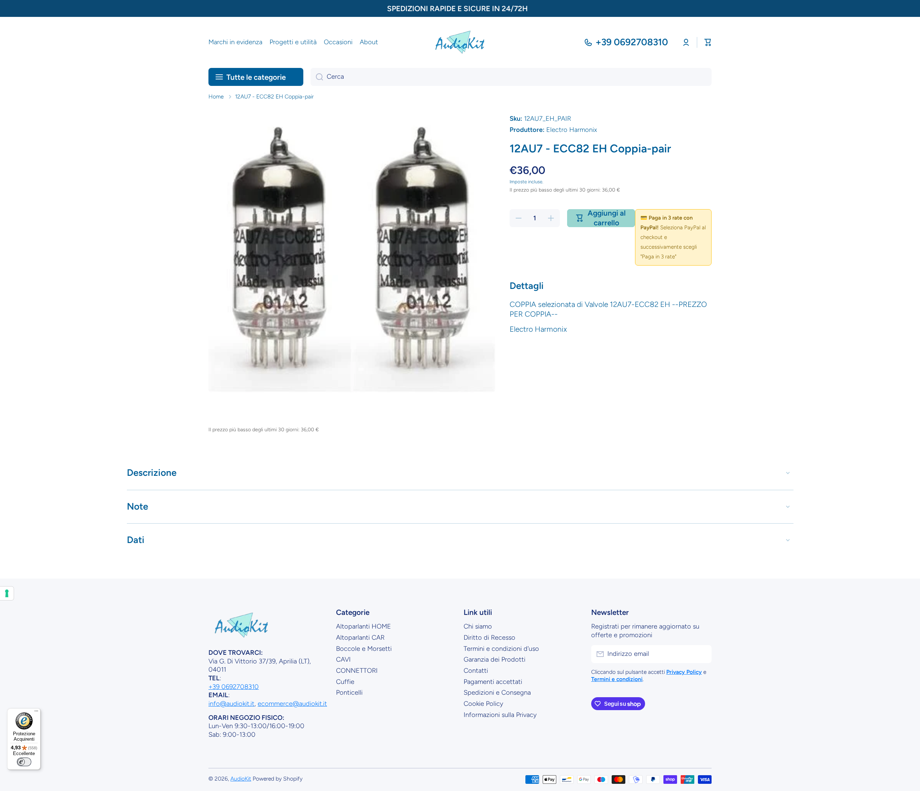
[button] (708, 42)
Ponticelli (349, 692)
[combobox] (511, 77)
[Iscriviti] (703, 654)
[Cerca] (316, 77)
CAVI (343, 659)
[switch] (24, 762)
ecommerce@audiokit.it (292, 704)
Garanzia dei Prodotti (494, 659)
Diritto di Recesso (489, 637)
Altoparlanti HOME (363, 626)
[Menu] (36, 712)
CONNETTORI (357, 671)
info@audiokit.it (231, 704)
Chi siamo (478, 626)
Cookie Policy (483, 704)
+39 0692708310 (631, 42)
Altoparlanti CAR (360, 637)
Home (216, 96)
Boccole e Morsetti (364, 649)
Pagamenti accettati (493, 682)
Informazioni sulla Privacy (500, 715)
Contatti (476, 671)
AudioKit (240, 778)
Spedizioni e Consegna (497, 692)
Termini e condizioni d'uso (501, 649)
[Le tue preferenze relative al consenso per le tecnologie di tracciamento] (7, 593)
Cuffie (345, 682)
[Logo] (460, 42)
